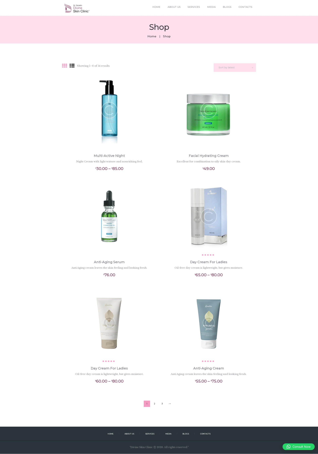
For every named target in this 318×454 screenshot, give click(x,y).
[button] (299, 446)
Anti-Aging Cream (208, 368)
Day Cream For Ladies (208, 262)
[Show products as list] (72, 66)
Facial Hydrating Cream (209, 156)
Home (151, 36)
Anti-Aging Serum (109, 262)
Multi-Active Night (109, 156)
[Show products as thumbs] (64, 66)
